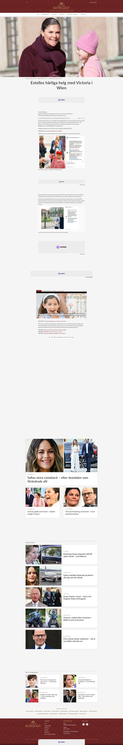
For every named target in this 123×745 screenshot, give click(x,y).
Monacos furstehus (82, 713)
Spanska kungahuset (64, 711)
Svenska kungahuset (31, 78)
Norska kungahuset (47, 711)
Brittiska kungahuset (38, 711)
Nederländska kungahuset (74, 711)
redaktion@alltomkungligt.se (69, 724)
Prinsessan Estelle (42, 78)
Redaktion (83, 14)
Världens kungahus (72, 14)
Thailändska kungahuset (62, 713)
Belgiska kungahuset (83, 711)
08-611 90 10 (66, 729)
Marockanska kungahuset (73, 713)
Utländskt (54, 14)
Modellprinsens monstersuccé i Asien (52, 331)
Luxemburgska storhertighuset (42, 713)
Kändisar (62, 14)
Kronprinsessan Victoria (55, 78)
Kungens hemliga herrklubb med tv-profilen (54, 333)
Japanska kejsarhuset (53, 713)
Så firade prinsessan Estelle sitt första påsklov (54, 330)
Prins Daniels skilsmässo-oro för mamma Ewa (54, 321)
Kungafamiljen (45, 14)
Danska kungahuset (55, 711)
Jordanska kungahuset (93, 711)
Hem (38, 14)
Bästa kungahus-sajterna (50, 734)
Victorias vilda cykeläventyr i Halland (52, 131)
